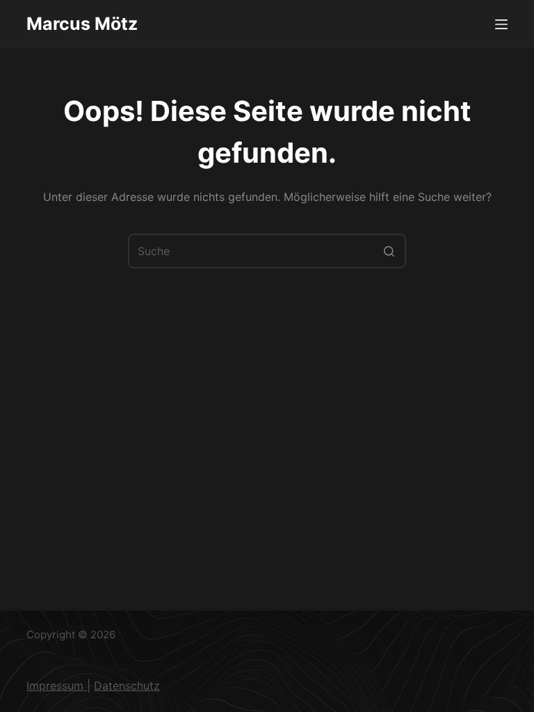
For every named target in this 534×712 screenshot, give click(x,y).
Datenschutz (127, 686)
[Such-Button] (388, 251)
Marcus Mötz (82, 23)
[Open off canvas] (501, 24)
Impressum (56, 686)
